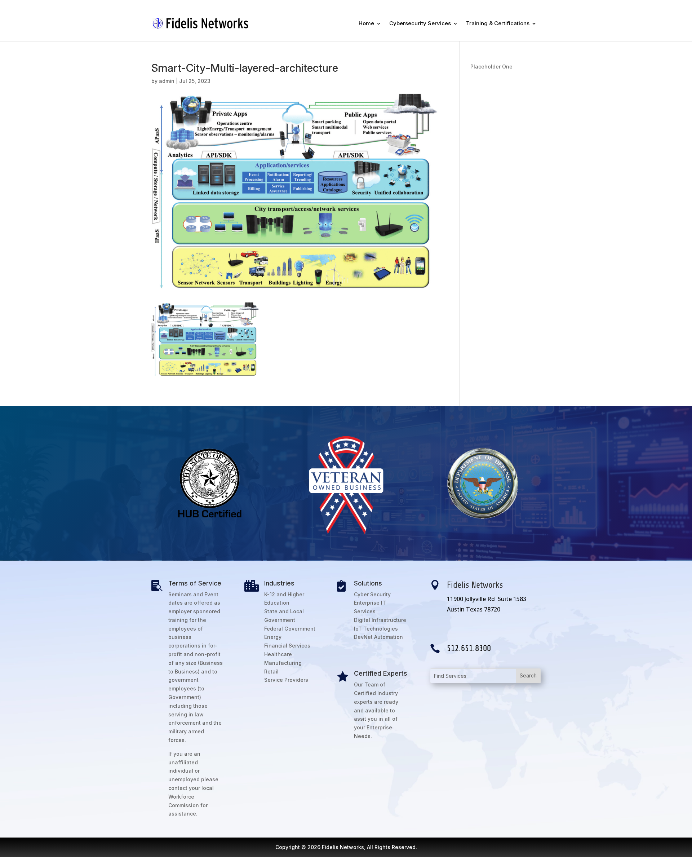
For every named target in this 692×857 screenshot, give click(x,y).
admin (166, 81)
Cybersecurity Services (420, 23)
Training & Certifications (497, 23)
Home (366, 23)
